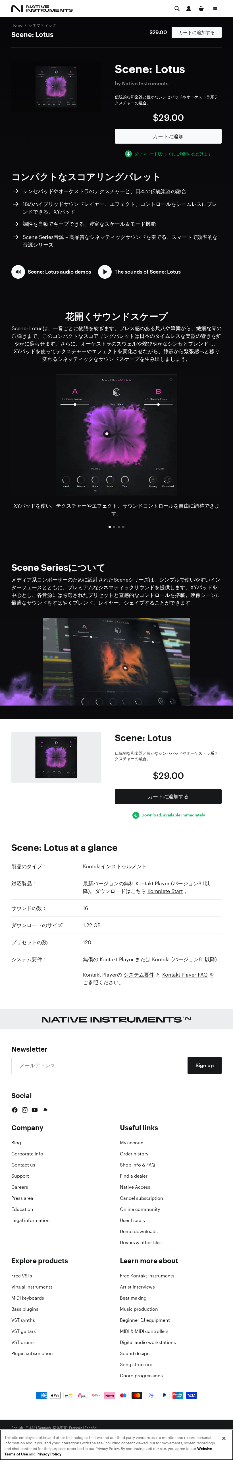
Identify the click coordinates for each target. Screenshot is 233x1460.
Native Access (135, 1187)
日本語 (30, 1428)
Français (75, 1428)
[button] (51, 272)
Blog (16, 1142)
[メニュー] (215, 8)
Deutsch (44, 1428)
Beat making (133, 1298)
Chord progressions (141, 1375)
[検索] (177, 8)
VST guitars (23, 1331)
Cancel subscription (141, 1198)
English (17, 1428)
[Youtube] (34, 1110)
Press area (22, 1198)
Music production (139, 1309)
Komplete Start (165, 891)
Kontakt (161, 959)
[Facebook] (14, 1110)
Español (91, 1428)
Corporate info (27, 1153)
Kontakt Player (153, 883)
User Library (132, 1220)
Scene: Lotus (32, 34)
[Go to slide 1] (110, 527)
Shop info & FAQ (137, 1165)
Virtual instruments (32, 1287)
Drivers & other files (141, 1242)
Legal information (30, 1220)
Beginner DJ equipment (145, 1320)
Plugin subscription (32, 1353)
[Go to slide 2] (114, 527)
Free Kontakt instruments (147, 1275)
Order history (134, 1153)
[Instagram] (24, 1110)
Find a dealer (133, 1176)
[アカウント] (188, 8)
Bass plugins (24, 1309)
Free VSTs (21, 1275)
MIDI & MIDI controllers (144, 1331)
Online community (140, 1209)
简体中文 (60, 1428)
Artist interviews (137, 1287)
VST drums (23, 1342)
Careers (19, 1187)
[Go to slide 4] (123, 527)
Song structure (136, 1364)
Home (16, 25)
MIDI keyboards (27, 1298)
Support (20, 1176)
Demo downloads (139, 1231)
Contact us (23, 1165)
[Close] (224, 1438)
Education (22, 1209)
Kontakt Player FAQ (185, 974)
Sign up (204, 1065)
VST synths (23, 1320)
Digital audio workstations (148, 1342)
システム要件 (139, 974)
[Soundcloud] (44, 1110)
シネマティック (42, 25)
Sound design (135, 1353)
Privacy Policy (48, 1454)
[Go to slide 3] (119, 527)
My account (132, 1142)
